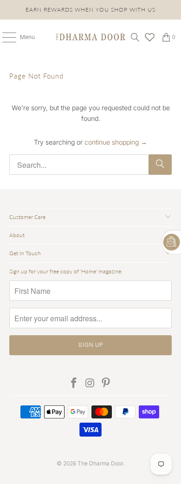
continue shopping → (115, 142)
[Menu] (4, 37)
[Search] (135, 37)
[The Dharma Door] (90, 37)
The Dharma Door (100, 463)
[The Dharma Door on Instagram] (90, 383)
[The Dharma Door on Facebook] (74, 383)
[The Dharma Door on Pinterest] (106, 383)
